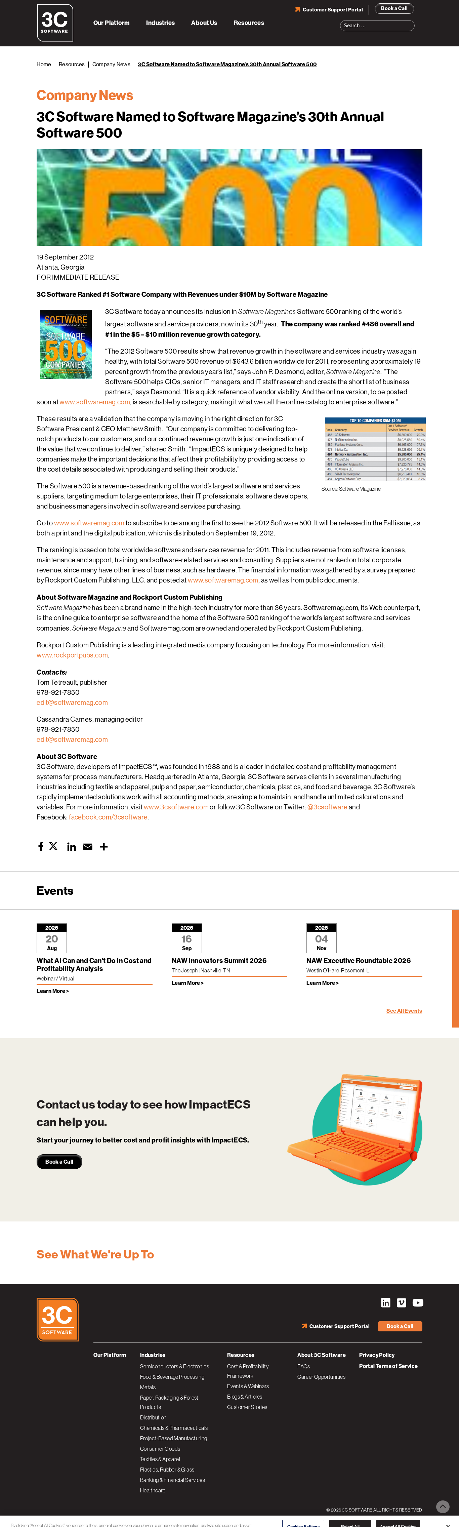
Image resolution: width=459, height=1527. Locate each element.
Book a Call (394, 8)
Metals (148, 1387)
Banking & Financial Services (172, 1480)
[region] (229, 1515)
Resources (249, 23)
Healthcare (153, 1490)
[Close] (448, 1514)
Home (44, 64)
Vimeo (402, 1303)
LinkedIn (386, 1303)
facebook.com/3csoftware (108, 817)
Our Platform (111, 23)
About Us (204, 23)
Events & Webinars (248, 1386)
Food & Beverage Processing (172, 1377)
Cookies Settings (303, 1514)
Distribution (153, 1417)
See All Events (404, 1011)
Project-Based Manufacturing (173, 1438)
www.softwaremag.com (94, 402)
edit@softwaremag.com (72, 703)
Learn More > (53, 991)
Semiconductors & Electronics (174, 1366)
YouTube (417, 1303)
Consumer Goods (160, 1449)
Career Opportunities (321, 1377)
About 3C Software (321, 1355)
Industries (160, 23)
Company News (111, 64)
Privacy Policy (377, 1355)
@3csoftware (327, 807)
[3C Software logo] (55, 40)
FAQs (303, 1366)
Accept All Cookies (398, 1514)
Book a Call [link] (59, 1162)
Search (412, 21)
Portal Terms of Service (388, 1366)
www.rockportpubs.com (72, 655)
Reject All (350, 1514)
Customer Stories (247, 1407)
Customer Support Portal (333, 10)
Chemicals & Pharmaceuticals (174, 1428)
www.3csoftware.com (176, 807)
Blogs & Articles (244, 1397)
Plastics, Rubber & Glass (167, 1469)
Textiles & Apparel (160, 1459)
